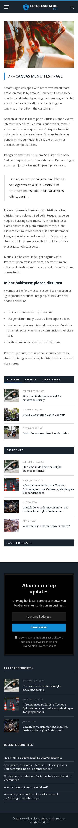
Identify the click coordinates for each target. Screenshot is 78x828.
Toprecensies (51, 379)
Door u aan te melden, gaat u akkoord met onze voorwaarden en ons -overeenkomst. (40, 642)
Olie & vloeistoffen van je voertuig (44, 415)
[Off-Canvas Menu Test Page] (39, 66)
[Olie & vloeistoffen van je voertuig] (11, 414)
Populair (13, 379)
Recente (30, 379)
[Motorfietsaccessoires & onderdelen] (11, 432)
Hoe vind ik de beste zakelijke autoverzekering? (42, 398)
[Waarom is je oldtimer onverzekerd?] (11, 525)
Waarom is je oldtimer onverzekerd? (46, 526)
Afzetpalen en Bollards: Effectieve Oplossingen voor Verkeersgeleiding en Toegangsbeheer (48, 489)
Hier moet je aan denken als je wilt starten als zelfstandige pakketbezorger (31, 796)
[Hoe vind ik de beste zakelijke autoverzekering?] (11, 395)
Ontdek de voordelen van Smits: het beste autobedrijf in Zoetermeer (45, 509)
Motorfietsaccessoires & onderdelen (46, 433)
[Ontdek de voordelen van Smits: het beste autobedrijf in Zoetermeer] (11, 506)
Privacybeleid (30, 646)
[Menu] (6, 7)
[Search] (72, 7)
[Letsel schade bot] (40, 7)
